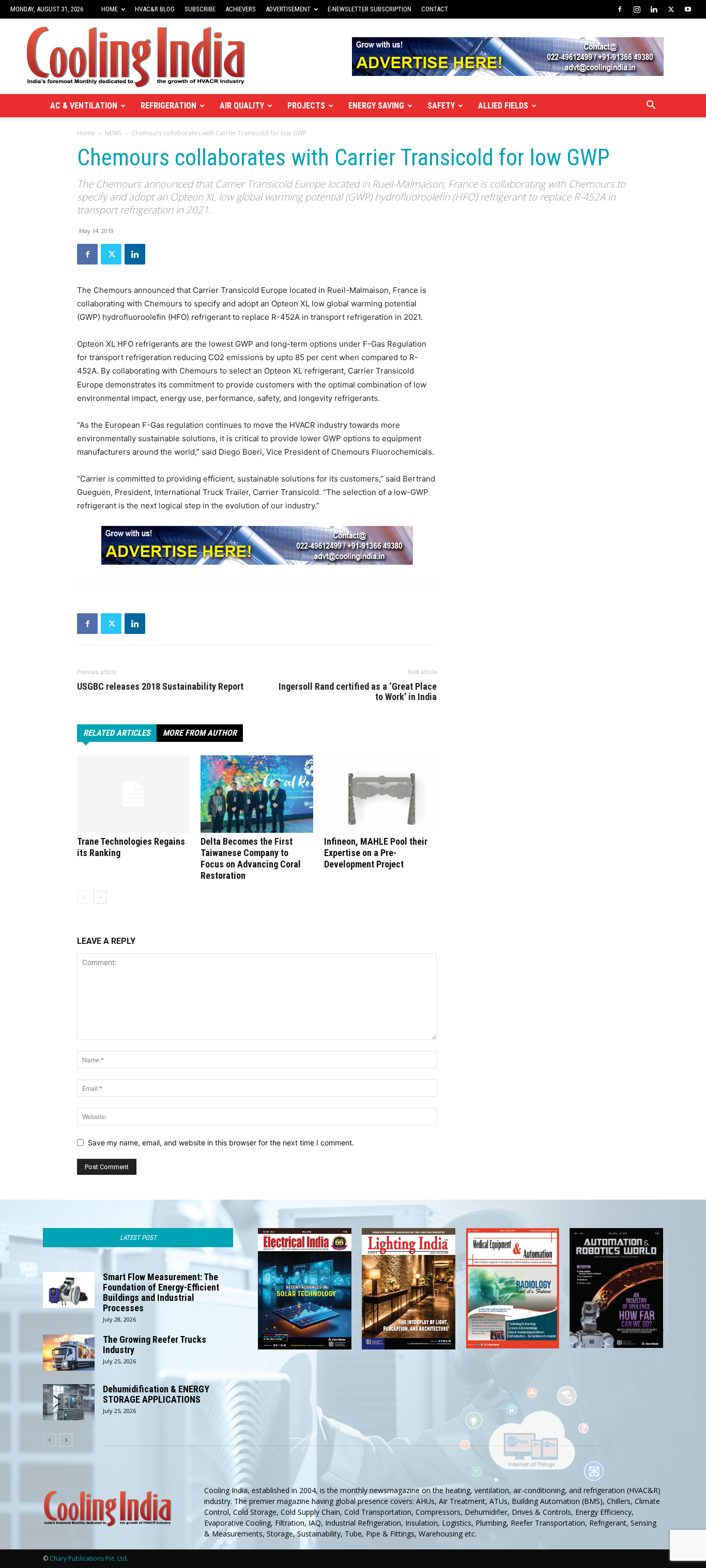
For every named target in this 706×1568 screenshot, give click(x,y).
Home (109, 9)
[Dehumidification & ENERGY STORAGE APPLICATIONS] (69, 1402)
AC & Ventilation (83, 106)
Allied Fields (503, 106)
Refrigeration (168, 106)
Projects (306, 106)
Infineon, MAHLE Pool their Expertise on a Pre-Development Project (375, 853)
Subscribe (200, 9)
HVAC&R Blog (155, 9)
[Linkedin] (654, 9)
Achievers (240, 9)
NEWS (113, 133)
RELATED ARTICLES (116, 733)
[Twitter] (671, 9)
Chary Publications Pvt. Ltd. (89, 1558)
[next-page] (100, 897)
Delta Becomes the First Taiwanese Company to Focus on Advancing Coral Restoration (251, 858)
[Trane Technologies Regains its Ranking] (133, 794)
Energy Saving (376, 106)
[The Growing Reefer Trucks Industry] (69, 1352)
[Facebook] (619, 9)
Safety (441, 106)
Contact (434, 9)
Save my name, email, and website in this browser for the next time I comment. (221, 1142)
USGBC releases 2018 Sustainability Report (160, 686)
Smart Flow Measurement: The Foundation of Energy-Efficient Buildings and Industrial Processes (161, 1292)
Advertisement (288, 9)
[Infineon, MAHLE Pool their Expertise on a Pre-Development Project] (380, 794)
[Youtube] (688, 9)
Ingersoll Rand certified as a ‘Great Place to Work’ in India (358, 691)
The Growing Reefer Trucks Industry (154, 1344)
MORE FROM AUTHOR (200, 733)
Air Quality (242, 106)
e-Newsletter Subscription (369, 9)
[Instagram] (636, 9)
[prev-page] (83, 897)
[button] (650, 106)
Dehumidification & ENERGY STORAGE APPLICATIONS (156, 1394)
